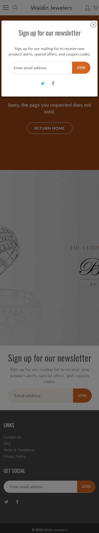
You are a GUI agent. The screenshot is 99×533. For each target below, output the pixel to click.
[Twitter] (42, 83)
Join (81, 67)
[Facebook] (53, 83)
